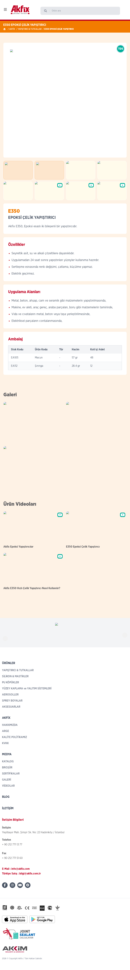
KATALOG (8, 761)
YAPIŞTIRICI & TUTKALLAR (29, 29)
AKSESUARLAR (11, 706)
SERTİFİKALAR (11, 773)
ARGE (5, 731)
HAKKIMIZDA (10, 725)
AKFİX (12, 29)
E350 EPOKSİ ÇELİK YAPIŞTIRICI (59, 29)
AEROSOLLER (10, 694)
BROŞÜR (7, 767)
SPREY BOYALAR (12, 700)
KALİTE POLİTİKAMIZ (14, 737)
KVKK (5, 743)
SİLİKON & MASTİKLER (15, 676)
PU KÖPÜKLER (10, 682)
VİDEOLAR (8, 785)
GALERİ (6, 779)
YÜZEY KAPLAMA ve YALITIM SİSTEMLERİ (26, 688)
